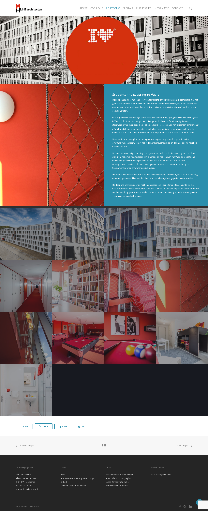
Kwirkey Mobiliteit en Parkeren (119, 474)
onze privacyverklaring (161, 474)
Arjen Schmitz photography (118, 478)
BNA (63, 474)
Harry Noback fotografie (117, 485)
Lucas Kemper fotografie (117, 482)
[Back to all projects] (104, 445)
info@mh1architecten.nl (27, 489)
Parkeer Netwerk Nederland (73, 485)
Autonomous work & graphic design (77, 478)
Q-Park (64, 482)
